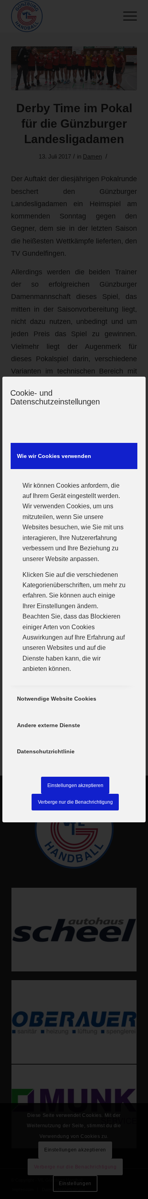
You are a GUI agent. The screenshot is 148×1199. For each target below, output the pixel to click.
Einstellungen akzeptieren (75, 785)
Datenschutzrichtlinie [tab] (46, 751)
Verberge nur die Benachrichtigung (75, 802)
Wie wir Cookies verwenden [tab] (54, 456)
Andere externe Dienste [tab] (48, 725)
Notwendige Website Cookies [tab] (56, 698)
